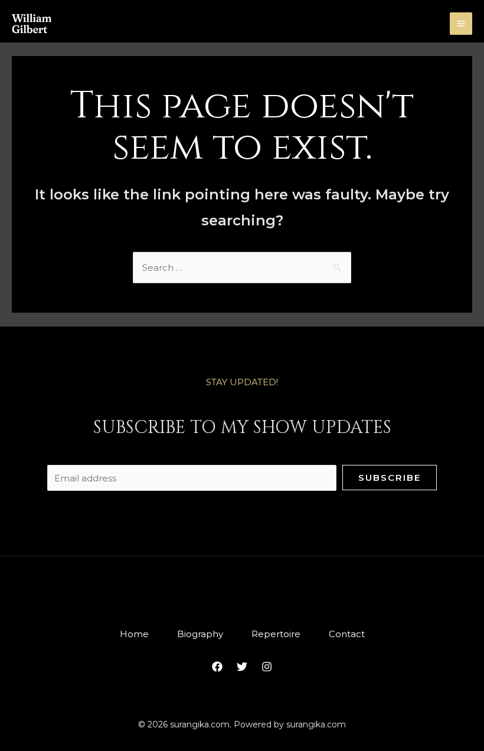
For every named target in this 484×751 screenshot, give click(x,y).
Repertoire (275, 634)
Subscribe (389, 477)
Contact (347, 634)
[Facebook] (217, 666)
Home (134, 634)
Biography (200, 634)
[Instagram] (266, 666)
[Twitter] (242, 666)
